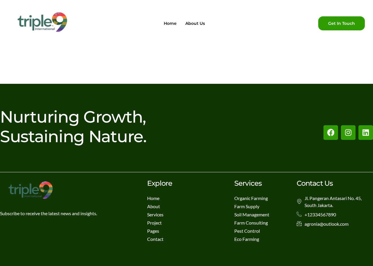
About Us (195, 23)
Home (170, 23)
